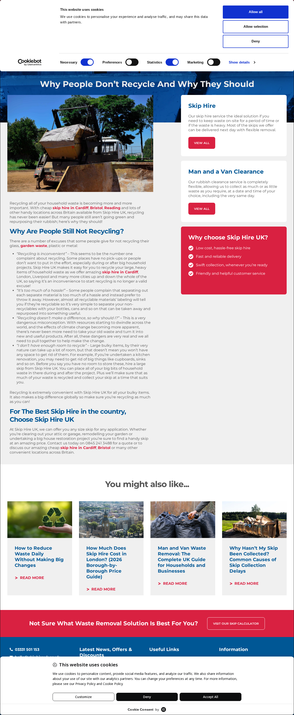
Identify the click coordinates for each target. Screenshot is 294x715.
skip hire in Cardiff (70, 208)
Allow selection (255, 26)
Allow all (256, 12)
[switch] (132, 62)
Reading (112, 208)
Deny (256, 41)
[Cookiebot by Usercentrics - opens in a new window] (30, 62)
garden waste (33, 246)
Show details (239, 62)
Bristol (96, 208)
